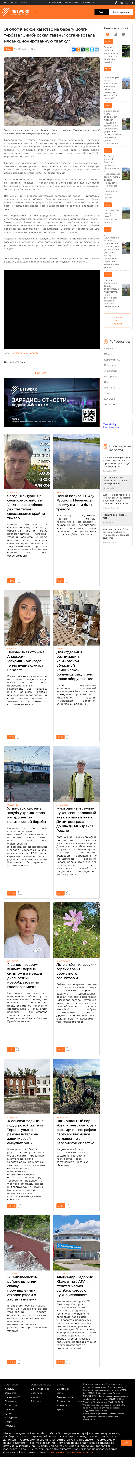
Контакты (62, 1405)
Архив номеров (65, 1397)
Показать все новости (116, 320)
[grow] (115, 34)
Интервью (110, 376)
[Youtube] (127, 2)
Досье (107, 382)
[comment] (123, 34)
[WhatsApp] (87, 49)
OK (126, 1442)
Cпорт (107, 393)
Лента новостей (116, 28)
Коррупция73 (112, 359)
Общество (110, 354)
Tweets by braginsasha (111, 426)
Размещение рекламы (69, 1401)
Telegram (36, 1401)
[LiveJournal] (83, 49)
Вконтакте (36, 1393)
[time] (107, 34)
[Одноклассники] (115, 2)
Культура (109, 398)
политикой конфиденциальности (71, 1452)
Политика (110, 365)
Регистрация (121, 12)
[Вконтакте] (121, 2)
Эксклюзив (110, 370)
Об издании (63, 1388)
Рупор (60, 1409)
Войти (102, 12)
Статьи (60, 1393)
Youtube (35, 1397)
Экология (110, 404)
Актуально (110, 348)
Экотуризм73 (112, 387)
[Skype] (92, 49)
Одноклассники (40, 1388)
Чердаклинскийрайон (24, 352)
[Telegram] (132, 2)
